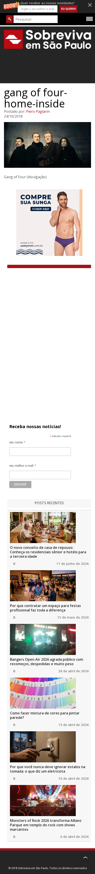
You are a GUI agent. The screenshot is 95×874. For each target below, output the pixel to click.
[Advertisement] (49, 336)
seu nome (17, 443)
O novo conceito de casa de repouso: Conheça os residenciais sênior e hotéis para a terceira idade (48, 552)
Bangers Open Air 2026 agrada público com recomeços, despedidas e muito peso (46, 661)
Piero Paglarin (38, 111)
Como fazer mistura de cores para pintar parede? (45, 715)
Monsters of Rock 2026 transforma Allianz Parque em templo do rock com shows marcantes (46, 825)
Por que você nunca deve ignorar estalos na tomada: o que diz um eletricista (47, 769)
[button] (47, 6)
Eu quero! (68, 9)
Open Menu (89, 18)
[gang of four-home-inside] (47, 145)
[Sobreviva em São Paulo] (47, 39)
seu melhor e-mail (22, 466)
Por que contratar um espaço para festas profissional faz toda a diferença (45, 608)
